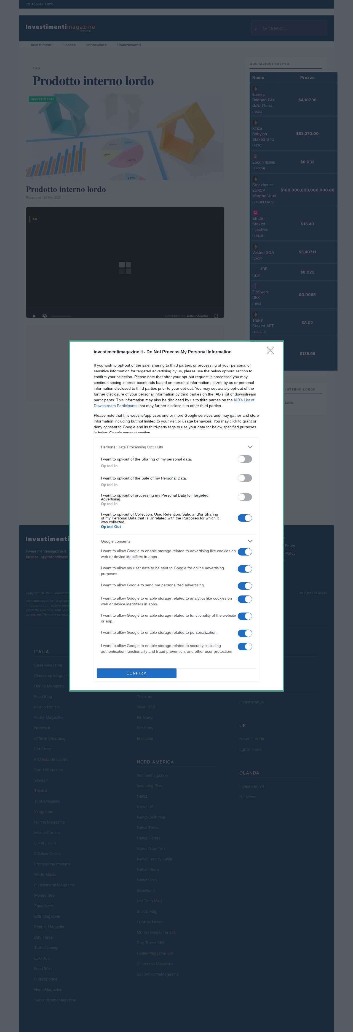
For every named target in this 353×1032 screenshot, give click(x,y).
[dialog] (176, 516)
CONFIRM (137, 673)
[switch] (245, 459)
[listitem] (176, 447)
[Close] (272, 352)
